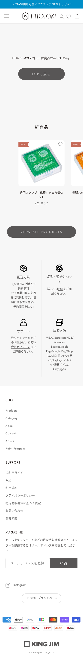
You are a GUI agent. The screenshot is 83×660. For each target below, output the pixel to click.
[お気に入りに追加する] (60, 144)
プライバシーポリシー (20, 496)
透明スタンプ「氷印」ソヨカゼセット (41, 195)
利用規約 (11, 488)
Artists (10, 441)
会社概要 (11, 518)
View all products (41, 232)
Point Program (15, 449)
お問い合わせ (14, 511)
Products (11, 411)
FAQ (60, 289)
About (10, 426)
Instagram (19, 584)
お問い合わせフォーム (23, 344)
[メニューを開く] (6, 16)
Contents (11, 433)
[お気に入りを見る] (69, 16)
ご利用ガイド (14, 473)
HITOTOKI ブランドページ (41, 598)
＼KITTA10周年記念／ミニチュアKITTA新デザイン (41, 4)
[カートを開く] (77, 16)
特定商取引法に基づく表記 (23, 503)
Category (12, 418)
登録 (64, 563)
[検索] (62, 16)
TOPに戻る (41, 74)
